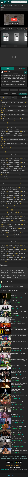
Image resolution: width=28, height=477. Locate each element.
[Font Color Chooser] (4, 97)
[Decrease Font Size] (9, 97)
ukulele (12, 46)
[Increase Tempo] (7, 29)
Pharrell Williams (13, 5)
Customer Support (23, 458)
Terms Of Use (16, 456)
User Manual (15, 458)
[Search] (26, 2)
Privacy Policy (23, 456)
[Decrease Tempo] (2, 29)
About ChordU (5, 456)
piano (8, 46)
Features (11, 456)
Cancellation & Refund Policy (7, 458)
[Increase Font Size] (15, 97)
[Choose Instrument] (15, 46)
